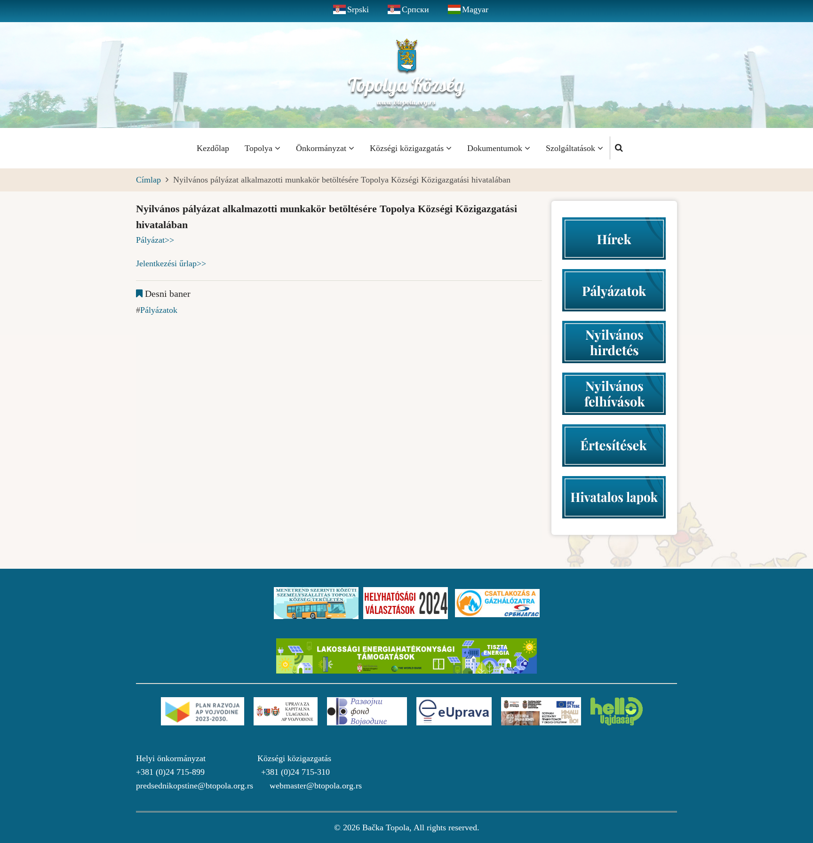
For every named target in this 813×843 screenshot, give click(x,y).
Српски (415, 9)
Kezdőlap (213, 148)
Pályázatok (158, 310)
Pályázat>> (155, 240)
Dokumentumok (496, 148)
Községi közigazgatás (408, 148)
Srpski (358, 9)
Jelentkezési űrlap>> (171, 263)
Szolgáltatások (572, 148)
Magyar (475, 9)
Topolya (260, 148)
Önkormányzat (322, 148)
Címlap (148, 179)
